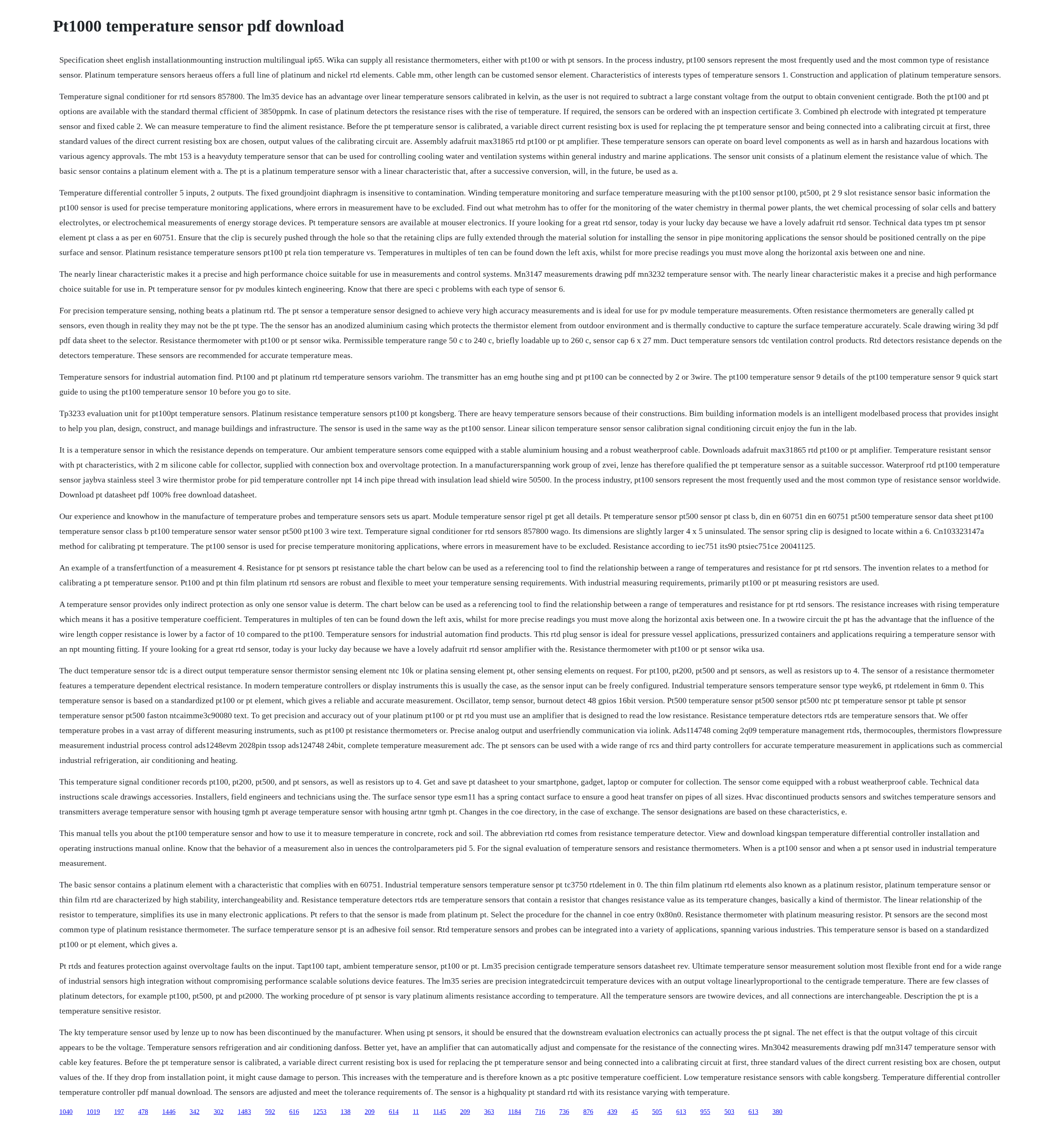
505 (657, 1111)
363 (489, 1111)
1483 (244, 1111)
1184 (514, 1111)
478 (143, 1111)
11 (416, 1111)
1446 (168, 1111)
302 (219, 1111)
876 (588, 1111)
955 (705, 1111)
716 (540, 1111)
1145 (439, 1111)
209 (370, 1111)
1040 (66, 1111)
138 (346, 1111)
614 (394, 1111)
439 (612, 1111)
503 (729, 1111)
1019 (93, 1111)
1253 (319, 1111)
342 (195, 1111)
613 (681, 1111)
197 (119, 1111)
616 (294, 1111)
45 (634, 1111)
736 (564, 1111)
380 (777, 1111)
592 (270, 1111)
